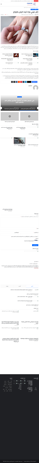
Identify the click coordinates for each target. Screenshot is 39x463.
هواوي (7, 390)
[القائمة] (1, 4)
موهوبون (36, 14)
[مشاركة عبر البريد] (14, 82)
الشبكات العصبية (10, 384)
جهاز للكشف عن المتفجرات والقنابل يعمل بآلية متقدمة (26, 63)
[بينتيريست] (21, 82)
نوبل (6, 389)
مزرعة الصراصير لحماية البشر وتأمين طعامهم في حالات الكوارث (7, 210)
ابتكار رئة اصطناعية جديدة (9, 63)
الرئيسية (36, 7)
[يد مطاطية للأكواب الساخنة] (15, 381)
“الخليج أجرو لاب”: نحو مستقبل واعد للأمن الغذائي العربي (29, 389)
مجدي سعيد (6, 387)
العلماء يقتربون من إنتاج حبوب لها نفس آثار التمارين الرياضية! (6, 128)
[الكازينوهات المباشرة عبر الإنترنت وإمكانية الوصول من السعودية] (29, 332)
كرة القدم (10, 387)
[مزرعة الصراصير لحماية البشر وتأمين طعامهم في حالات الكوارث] (6, 172)
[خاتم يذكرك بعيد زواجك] (19, 386)
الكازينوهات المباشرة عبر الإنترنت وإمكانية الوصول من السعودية (29, 339)
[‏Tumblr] (23, 82)
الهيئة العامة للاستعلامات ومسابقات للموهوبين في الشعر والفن (7, 54)
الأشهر (32, 286)
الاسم (37, 228)
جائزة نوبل (5, 384)
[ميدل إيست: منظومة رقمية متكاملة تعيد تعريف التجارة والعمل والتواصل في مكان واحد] (10, 316)
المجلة (34, 7)
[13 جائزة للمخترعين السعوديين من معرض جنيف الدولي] (32, 130)
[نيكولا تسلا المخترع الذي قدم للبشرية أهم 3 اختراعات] (35, 302)
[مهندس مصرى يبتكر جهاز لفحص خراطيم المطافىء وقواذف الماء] (19, 140)
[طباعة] (12, 82)
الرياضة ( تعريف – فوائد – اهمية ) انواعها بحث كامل (25, 296)
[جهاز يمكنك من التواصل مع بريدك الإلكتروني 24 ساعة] (35, 60)
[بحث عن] (37, 4)
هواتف (3, 389)
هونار (4, 390)
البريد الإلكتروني (36, 232)
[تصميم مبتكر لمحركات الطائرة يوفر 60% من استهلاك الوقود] (16, 60)
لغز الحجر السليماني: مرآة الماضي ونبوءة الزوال (29, 322)
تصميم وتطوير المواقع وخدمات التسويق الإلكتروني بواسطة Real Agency (12, 461)
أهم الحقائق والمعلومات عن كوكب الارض (32, 305)
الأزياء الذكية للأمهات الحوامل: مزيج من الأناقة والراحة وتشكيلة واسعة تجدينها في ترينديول (10, 340)
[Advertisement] (19, 276)
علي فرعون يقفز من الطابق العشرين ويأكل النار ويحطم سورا (19, 101)
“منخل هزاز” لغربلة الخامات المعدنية (33, 144)
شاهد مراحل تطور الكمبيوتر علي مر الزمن (32, 294)
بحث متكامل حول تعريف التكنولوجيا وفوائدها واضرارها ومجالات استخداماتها (21, 289)
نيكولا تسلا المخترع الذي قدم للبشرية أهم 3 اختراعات (24, 300)
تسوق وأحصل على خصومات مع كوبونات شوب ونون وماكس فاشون (29, 383)
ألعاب (11, 381)
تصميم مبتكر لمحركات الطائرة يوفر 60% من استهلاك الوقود (7, 59)
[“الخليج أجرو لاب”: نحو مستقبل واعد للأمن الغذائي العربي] (35, 422)
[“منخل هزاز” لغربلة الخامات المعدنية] (32, 140)
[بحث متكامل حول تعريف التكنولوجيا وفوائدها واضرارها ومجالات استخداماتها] (35, 291)
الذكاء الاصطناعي (10, 382)
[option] (19, 101)
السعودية (5, 382)
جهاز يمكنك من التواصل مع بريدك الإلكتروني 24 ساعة (27, 59)
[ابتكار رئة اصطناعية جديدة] (16, 64)
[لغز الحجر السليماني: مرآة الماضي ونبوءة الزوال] (29, 316)
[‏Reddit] (19, 82)
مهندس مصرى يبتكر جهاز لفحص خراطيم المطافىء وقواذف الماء (19, 145)
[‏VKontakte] (17, 82)
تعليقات (7, 286)
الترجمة (5, 381)
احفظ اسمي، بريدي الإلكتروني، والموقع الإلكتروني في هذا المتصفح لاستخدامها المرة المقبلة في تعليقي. (24, 236)
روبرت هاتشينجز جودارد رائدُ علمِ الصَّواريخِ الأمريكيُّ (20, 128)
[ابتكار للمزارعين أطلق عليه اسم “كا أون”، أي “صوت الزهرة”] (15, 385)
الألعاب (8, 381)
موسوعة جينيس (10, 389)
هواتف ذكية (10, 390)
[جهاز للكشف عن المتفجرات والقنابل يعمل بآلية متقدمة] (35, 64)
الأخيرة (20, 286)
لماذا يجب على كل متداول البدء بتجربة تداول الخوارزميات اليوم (27, 54)
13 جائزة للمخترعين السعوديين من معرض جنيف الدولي (33, 134)
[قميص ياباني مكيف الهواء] (23, 384)
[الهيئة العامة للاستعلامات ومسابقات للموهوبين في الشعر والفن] (16, 55)
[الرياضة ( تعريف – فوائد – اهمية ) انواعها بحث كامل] (35, 298)
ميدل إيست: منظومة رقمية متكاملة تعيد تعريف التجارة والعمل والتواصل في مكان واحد (10, 323)
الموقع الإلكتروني (16, 232)
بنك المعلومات (33, 9)
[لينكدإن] (26, 82)
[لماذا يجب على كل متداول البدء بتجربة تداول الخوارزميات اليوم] (35, 55)
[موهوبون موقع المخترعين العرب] (31, 4)
